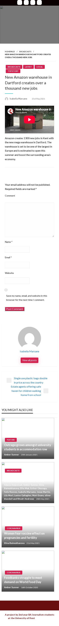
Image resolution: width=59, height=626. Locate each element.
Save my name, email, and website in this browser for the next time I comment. (26, 297)
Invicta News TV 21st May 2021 (25, 476)
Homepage (10, 51)
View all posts (29, 360)
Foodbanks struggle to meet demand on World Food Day (23, 580)
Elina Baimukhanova (14, 543)
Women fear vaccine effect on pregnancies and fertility (24, 535)
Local (40, 67)
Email (8, 257)
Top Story (13, 71)
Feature (11, 440)
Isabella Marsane (19, 98)
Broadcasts (25, 51)
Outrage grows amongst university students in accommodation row (27, 447)
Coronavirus (13, 528)
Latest (28, 67)
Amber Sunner (12, 454)
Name (8, 241)
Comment (10, 195)
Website (9, 273)
